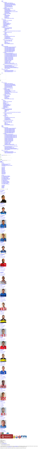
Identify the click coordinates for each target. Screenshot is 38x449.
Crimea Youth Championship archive (9, 51)
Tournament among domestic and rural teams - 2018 (11, 63)
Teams (5, 30)
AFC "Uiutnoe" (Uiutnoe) (5, 183)
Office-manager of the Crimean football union (10, 4)
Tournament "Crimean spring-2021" (9, 57)
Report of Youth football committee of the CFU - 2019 (11, 146)
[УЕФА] (19, 438)
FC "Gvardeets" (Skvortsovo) (5, 177)
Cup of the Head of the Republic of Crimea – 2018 (11, 56)
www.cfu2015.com (9, 446)
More (4, 64)
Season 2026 (3, 167)
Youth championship (5, 46)
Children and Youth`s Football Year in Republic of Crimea (11, 67)
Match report (4, 22)
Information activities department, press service (10, 85)
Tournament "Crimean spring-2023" (9, 134)
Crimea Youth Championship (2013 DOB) (10, 49)
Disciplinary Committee (7, 9)
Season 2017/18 (4, 173)
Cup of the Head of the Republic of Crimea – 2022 (11, 53)
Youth (2, 45)
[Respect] (6, 438)
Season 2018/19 (4, 172)
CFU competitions (7, 16)
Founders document (7, 95)
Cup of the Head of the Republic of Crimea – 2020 (11, 136)
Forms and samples (7, 17)
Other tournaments (5, 34)
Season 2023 (3, 169)
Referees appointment (5, 21)
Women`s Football (5, 69)
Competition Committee (7, 93)
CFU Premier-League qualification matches (10, 36)
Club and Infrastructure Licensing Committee (10, 10)
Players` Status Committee (8, 13)
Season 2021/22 (4, 170)
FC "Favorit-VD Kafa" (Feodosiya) (6, 176)
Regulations (6, 97)
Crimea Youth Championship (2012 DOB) (10, 130)
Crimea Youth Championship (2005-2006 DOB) (10, 128)
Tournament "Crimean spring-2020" (9, 58)
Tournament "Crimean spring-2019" (9, 140)
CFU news (4, 19)
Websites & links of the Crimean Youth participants (11, 148)
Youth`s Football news (7, 68)
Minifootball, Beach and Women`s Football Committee (11, 11)
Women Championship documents (9, 71)
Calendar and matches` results (8, 28)
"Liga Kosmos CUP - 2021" (8, 60)
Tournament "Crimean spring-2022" (9, 138)
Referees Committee (7, 89)
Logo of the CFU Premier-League (9, 6)
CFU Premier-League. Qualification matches (7, 165)
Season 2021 (3, 171)
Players (2, 126)
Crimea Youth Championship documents (9, 66)
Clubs (2, 44)
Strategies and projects (7, 15)
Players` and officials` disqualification (9, 43)
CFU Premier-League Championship (7, 20)
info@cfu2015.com (4, 443)
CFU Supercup (6, 35)
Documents (4, 14)
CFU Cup (4, 31)
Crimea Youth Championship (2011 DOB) (10, 48)
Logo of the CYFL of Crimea (8, 65)
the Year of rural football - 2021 (8, 40)
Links (4, 39)
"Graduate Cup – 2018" (7, 62)
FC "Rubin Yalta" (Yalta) (5, 180)
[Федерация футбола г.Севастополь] (16, 438)
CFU (2, 1)
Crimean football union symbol (8, 5)
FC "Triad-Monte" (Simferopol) (5, 182)
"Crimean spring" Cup (7, 37)
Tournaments (4, 52)
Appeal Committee (7, 12)
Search (2, 160)
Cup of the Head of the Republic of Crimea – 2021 (11, 54)
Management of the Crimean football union (10, 3)
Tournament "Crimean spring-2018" (9, 59)
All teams (3, 175)
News (2, 99)
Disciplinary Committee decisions (7, 23)
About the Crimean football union (9, 83)
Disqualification (5, 25)
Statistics (6, 29)
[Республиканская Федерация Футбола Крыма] (14, 438)
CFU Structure (5, 2)
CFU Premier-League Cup (8, 38)
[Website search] (0, 154)
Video (5, 41)
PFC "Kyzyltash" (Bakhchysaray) (6, 179)
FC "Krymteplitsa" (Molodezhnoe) (6, 178)
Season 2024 (3, 168)
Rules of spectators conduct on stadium (9, 18)
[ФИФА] (24, 438)
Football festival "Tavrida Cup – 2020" (9, 144)
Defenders (3, 186)
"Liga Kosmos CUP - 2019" (8, 142)
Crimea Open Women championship (9, 70)
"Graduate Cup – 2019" (7, 61)
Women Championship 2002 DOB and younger (10, 152)
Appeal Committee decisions (6, 24)
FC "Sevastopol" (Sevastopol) (5, 181)
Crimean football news (6, 26)
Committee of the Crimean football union (8, 8)
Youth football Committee (8, 91)
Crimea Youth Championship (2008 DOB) (10, 132)
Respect (6, 7)
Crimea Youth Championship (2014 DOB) (10, 50)
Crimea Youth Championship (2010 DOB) (10, 47)
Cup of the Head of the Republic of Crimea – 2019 (11, 55)
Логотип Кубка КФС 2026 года (9, 87)
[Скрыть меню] (0, 159)
